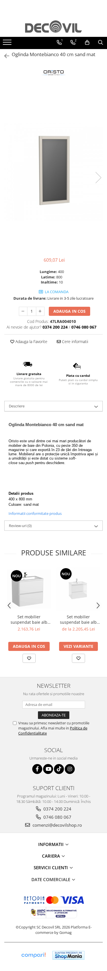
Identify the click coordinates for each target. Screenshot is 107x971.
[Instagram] (70, 769)
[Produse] (8, 44)
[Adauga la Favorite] (29, 658)
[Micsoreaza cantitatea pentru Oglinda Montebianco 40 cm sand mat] (23, 311)
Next (98, 177)
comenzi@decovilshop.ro (56, 825)
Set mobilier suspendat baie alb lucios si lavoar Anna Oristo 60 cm (29, 619)
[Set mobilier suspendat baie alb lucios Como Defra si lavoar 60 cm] (78, 589)
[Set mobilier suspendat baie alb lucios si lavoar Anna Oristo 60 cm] (29, 589)
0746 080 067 (56, 817)
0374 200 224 (56, 809)
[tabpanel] (53, 172)
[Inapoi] (4, 56)
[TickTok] (59, 769)
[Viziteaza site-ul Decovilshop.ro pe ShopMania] (68, 955)
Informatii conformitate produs (35, 513)
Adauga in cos (69, 311)
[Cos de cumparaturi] (87, 42)
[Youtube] (48, 769)
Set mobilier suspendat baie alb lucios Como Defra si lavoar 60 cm (78, 619)
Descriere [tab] (17, 406)
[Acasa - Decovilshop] (53, 26)
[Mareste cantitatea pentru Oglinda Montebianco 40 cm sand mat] (40, 311)
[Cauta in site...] (100, 42)
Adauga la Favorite (30, 341)
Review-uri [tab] (20, 525)
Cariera (51, 856)
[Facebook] (37, 769)
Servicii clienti (51, 867)
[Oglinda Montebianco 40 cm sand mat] (53, 172)
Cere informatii (74, 341)
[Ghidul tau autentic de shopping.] (33, 955)
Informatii (51, 844)
